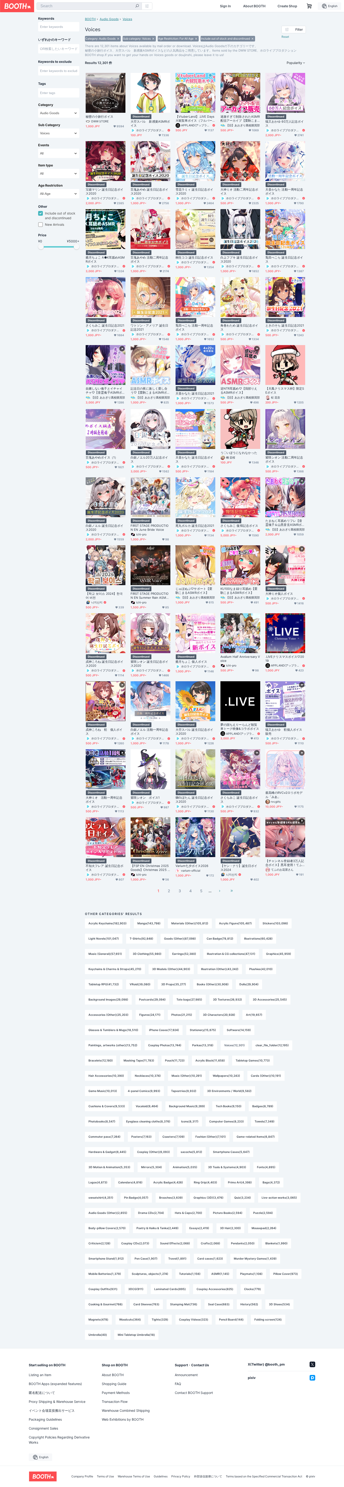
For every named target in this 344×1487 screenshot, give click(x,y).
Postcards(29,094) (152, 999)
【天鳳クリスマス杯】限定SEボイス (284, 390)
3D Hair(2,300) (230, 1228)
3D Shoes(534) (279, 1304)
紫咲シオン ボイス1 (145, 797)
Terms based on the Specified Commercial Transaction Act (264, 1476)
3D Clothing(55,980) (147, 954)
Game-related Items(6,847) (256, 1136)
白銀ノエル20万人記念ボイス (149, 459)
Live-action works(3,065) (279, 1197)
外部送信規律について (208, 1476)
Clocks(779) (252, 1289)
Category (45, 104)
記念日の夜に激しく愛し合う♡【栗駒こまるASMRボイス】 (150, 391)
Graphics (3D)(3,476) (208, 1197)
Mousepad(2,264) (264, 1228)
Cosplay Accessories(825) (215, 1289)
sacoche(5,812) (191, 1152)
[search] (137, 6)
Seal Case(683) (219, 1304)
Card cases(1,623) (210, 1258)
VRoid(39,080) (140, 984)
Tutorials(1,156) (190, 1274)
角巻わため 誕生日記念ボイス (239, 327)
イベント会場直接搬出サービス (52, 1410)
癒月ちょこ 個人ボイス (191, 661)
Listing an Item (40, 1375)
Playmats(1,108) (251, 1274)
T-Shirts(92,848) (141, 938)
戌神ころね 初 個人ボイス (104, 731)
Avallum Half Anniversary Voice (240, 659)
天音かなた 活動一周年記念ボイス (284, 191)
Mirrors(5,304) (151, 1167)
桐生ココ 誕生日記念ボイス (194, 257)
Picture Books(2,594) (227, 1213)
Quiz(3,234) (242, 1197)
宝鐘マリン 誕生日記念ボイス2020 (104, 191)
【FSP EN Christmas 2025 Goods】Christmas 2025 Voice (150, 868)
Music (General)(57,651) (105, 954)
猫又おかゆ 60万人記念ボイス (284, 123)
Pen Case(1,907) (146, 1258)
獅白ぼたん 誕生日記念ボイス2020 (194, 799)
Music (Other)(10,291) (187, 1075)
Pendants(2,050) (243, 1243)
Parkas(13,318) (202, 1045)
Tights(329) (160, 1319)
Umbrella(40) (97, 1334)
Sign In (225, 6)
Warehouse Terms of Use (134, 1476)
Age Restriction (50, 185)
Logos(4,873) (97, 1182)
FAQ (178, 1384)
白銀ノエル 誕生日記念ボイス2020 (104, 527)
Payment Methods (116, 1393)
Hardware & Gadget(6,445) (107, 1152)
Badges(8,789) (262, 1106)
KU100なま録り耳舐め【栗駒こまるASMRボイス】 (238, 591)
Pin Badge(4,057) (136, 1197)
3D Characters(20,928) (219, 1014)
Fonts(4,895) (266, 1167)
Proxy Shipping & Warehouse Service (57, 1402)
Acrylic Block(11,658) (210, 1060)
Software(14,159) (239, 1030)
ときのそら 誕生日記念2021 (284, 325)
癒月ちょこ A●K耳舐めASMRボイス (105, 259)
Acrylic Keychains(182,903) (107, 923)
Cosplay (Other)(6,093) (153, 1152)
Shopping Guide (114, 1384)
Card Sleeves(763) (146, 1304)
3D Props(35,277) (173, 984)
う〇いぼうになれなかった (238, 453)
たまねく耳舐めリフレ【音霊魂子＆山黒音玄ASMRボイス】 (285, 523)
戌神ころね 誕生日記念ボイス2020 (104, 663)
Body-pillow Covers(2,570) (107, 1228)
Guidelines (161, 1476)
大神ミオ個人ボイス (279, 593)
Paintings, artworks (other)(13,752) (112, 1045)
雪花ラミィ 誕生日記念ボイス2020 (194, 191)
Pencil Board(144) (231, 1319)
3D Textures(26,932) (227, 999)
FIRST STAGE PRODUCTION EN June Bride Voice (149, 527)
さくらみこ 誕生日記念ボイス (239, 799)
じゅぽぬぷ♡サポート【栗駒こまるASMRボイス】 (194, 591)
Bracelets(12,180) (100, 1060)
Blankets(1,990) (276, 1243)
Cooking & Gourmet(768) (105, 1304)
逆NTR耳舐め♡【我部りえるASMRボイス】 (238, 390)
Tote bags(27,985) (189, 999)
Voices (127, 19)
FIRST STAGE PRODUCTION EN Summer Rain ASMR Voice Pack (149, 596)
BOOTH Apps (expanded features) (55, 1384)
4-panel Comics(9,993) (144, 1091)
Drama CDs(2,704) (151, 1213)
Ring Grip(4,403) (205, 1182)
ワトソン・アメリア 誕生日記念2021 (149, 327)
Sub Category (49, 125)
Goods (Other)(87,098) (180, 938)
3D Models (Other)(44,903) (171, 969)
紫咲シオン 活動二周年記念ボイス (284, 459)
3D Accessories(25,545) (270, 999)
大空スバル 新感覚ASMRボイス (150, 123)
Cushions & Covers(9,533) (106, 1106)
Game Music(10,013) (102, 1091)
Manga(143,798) (149, 923)
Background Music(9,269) (187, 1106)
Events (43, 145)
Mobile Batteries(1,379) (104, 1274)
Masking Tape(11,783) (139, 1060)
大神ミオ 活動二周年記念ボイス (239, 191)
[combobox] (89, 6)
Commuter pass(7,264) (104, 1136)
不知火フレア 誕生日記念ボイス (104, 868)
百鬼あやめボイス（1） (102, 457)
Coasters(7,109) (173, 1136)
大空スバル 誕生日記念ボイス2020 (194, 731)
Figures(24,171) (150, 1014)
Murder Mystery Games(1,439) (255, 1258)
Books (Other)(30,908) (213, 984)
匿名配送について (42, 1393)
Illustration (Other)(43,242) (219, 969)
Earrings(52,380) (184, 954)
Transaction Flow (115, 1402)
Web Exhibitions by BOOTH (122, 1419)
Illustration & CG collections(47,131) (231, 954)
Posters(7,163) (141, 1136)
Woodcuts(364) (130, 1319)
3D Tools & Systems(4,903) (227, 1167)
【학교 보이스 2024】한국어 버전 (104, 595)
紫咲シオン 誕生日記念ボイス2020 (149, 663)
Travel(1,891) (177, 1258)
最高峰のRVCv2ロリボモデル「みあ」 (284, 794)
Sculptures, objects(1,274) (150, 1274)
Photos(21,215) (181, 1014)
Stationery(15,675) (203, 1030)
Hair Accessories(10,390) (106, 1075)
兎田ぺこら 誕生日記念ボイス (284, 259)
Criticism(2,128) (99, 1243)
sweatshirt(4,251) (100, 1197)
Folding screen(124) (268, 1319)
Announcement (186, 1375)
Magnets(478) (98, 1319)
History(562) (249, 1304)
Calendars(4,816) (130, 1182)
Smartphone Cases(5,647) (231, 1152)
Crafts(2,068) (210, 1243)
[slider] (41, 246)
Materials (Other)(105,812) (189, 923)
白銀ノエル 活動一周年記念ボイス (149, 731)
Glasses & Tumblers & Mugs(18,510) (113, 1030)
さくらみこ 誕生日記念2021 (105, 325)
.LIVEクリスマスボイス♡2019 (284, 659)
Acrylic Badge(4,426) (168, 1182)
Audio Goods (109, 19)
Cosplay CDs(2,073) (135, 1243)
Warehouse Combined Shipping (126, 1410)
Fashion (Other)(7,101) (210, 1136)
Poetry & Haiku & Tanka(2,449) (157, 1228)
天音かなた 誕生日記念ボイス (194, 459)
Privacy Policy (180, 1476)
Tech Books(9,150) (229, 1106)
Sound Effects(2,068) (175, 1243)
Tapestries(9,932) (183, 1091)
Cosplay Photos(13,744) (164, 1045)
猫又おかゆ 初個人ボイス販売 (283, 731)
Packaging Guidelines (45, 1419)
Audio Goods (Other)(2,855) (107, 1213)
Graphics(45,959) (278, 954)
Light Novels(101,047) (103, 938)
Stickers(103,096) (275, 923)
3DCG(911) (135, 1289)
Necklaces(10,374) (148, 1075)
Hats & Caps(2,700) (188, 1213)
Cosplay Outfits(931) (102, 1289)
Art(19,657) (254, 1014)
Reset (285, 36)
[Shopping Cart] (309, 6)
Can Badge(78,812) (220, 938)
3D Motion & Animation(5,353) (109, 1167)
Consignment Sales (43, 1428)
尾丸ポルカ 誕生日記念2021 (195, 525)
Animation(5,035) (185, 1167)
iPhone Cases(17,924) (164, 1030)
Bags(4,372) (271, 1182)
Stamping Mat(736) (183, 1304)
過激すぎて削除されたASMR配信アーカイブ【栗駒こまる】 (240, 119)
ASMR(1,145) (220, 1274)
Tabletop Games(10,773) (253, 1060)
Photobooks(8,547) (101, 1121)
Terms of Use (105, 1476)
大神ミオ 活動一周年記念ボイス (104, 799)
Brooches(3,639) (171, 1197)
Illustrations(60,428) (258, 938)
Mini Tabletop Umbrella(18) (136, 1334)
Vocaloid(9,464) (147, 1106)
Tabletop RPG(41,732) (103, 984)
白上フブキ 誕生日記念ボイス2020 (239, 259)
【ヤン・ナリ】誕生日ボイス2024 (238, 868)
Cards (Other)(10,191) (266, 1075)
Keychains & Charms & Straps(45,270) (114, 969)
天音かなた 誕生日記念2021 (195, 393)
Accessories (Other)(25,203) (108, 1014)
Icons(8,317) (189, 1121)
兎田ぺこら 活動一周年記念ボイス (194, 327)
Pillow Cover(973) (285, 1274)
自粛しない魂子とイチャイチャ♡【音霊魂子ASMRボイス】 (105, 391)
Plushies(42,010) (261, 969)
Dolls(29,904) (249, 984)
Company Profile (82, 1476)
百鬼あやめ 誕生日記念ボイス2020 (149, 191)
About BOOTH (254, 6)
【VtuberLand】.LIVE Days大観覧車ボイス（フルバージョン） (195, 119)
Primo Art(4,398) (240, 1182)
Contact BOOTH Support (194, 1393)
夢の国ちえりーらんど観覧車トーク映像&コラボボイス (239, 726)
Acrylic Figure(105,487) (235, 923)
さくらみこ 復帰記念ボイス (239, 525)
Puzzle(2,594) (263, 1213)
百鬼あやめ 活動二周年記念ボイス (149, 259)
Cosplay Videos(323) (193, 1319)
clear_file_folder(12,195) (272, 1045)
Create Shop (287, 6)
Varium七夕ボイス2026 (192, 866)
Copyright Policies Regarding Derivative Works (59, 1439)
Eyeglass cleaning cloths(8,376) (148, 1121)
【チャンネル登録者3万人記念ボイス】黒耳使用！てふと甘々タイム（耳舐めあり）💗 (284, 863)
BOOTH (90, 19)
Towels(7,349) (264, 1121)
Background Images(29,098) (108, 999)
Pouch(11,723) (175, 1060)
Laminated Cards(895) (170, 1289)
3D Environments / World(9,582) (229, 1091)
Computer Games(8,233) (226, 1121)
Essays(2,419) (199, 1228)
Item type (45, 165)
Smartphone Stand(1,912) (106, 1258)
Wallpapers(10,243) (226, 1075)
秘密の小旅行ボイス (99, 116)
